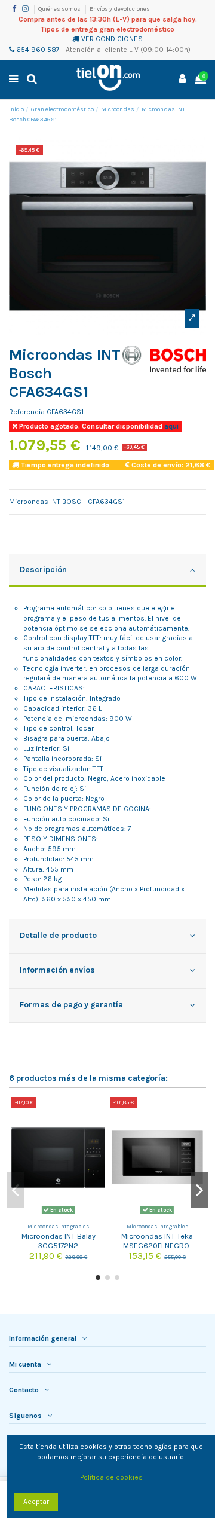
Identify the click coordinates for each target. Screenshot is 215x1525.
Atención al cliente (96, 49)
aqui (170, 426)
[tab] (107, 571)
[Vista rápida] (96, 1132)
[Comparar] (96, 1113)
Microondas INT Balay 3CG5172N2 (59, 1240)
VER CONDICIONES (112, 39)
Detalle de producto (58, 935)
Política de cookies (111, 1477)
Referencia (27, 412)
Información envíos (57, 969)
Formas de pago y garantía (71, 1004)
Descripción (43, 569)
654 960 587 (37, 49)
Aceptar (36, 1502)
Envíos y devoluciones (120, 9)
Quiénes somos (60, 9)
